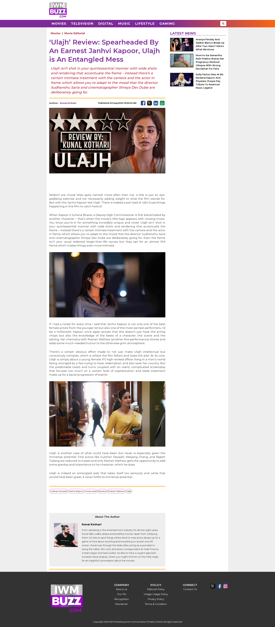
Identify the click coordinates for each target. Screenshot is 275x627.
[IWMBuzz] (58, 10)
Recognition (121, 599)
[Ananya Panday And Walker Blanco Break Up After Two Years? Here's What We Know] (181, 44)
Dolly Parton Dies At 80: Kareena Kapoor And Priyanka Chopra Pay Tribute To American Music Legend (210, 81)
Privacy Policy (156, 599)
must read (91, 491)
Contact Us (190, 589)
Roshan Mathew (116, 491)
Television (82, 23)
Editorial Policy (156, 589)
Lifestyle (145, 23)
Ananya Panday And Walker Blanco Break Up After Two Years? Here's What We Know (210, 44)
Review (102, 491)
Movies (59, 23)
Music (124, 23)
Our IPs (121, 594)
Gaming (167, 23)
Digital (105, 23)
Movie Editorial (74, 33)
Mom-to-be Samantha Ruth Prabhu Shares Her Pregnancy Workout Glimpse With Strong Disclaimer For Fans (210, 62)
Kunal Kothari (68, 103)
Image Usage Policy (156, 594)
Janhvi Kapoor (76, 491)
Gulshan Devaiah (58, 491)
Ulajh (128, 491)
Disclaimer (121, 604)
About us (121, 589)
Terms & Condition (156, 604)
